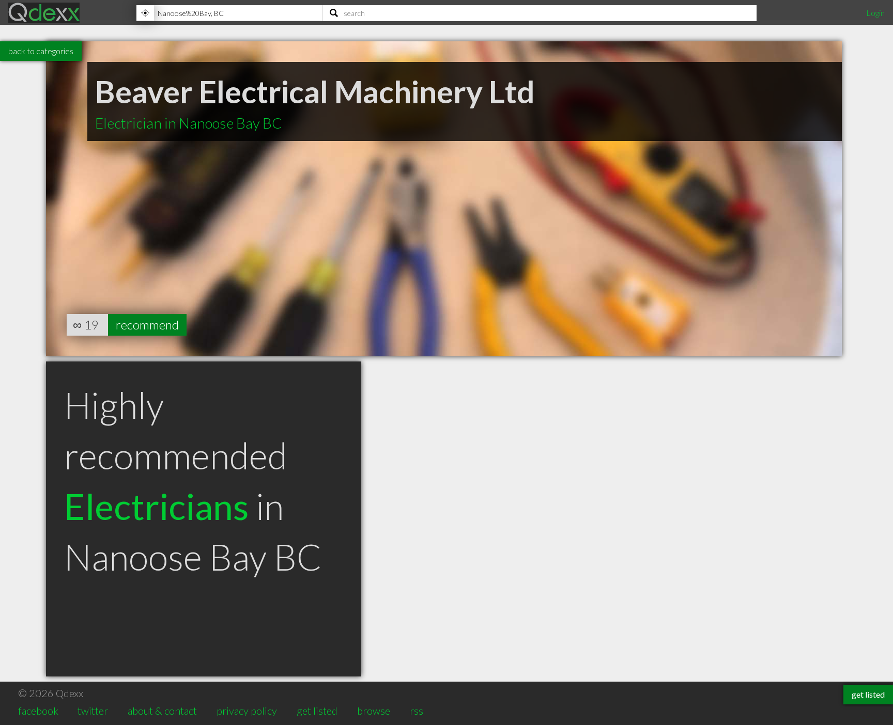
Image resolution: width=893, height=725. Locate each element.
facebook (38, 710)
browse (373, 710)
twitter (93, 710)
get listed (317, 710)
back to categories (40, 51)
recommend (147, 324)
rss (416, 710)
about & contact (162, 710)
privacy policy (247, 710)
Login (875, 13)
